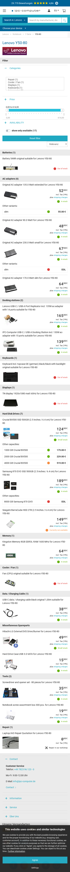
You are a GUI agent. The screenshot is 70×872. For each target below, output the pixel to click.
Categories (15, 68)
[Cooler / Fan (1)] (35, 82)
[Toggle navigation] (4, 11)
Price (12, 99)
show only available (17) (24, 130)
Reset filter (35, 138)
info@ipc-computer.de (24, 781)
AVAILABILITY (17, 122)
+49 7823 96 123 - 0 (24, 769)
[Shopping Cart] (64, 10)
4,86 (32, 3)
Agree (35, 860)
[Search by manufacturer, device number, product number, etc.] (64, 20)
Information (16, 798)
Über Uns (14, 816)
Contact (14, 759)
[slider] (7, 110)
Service (13, 807)
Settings (35, 868)
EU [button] (55, 10)
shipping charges (61, 197)
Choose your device (12, 28)
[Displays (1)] (35, 85)
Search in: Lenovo (13, 20)
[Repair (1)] (35, 79)
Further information (16, 851)
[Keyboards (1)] (35, 87)
